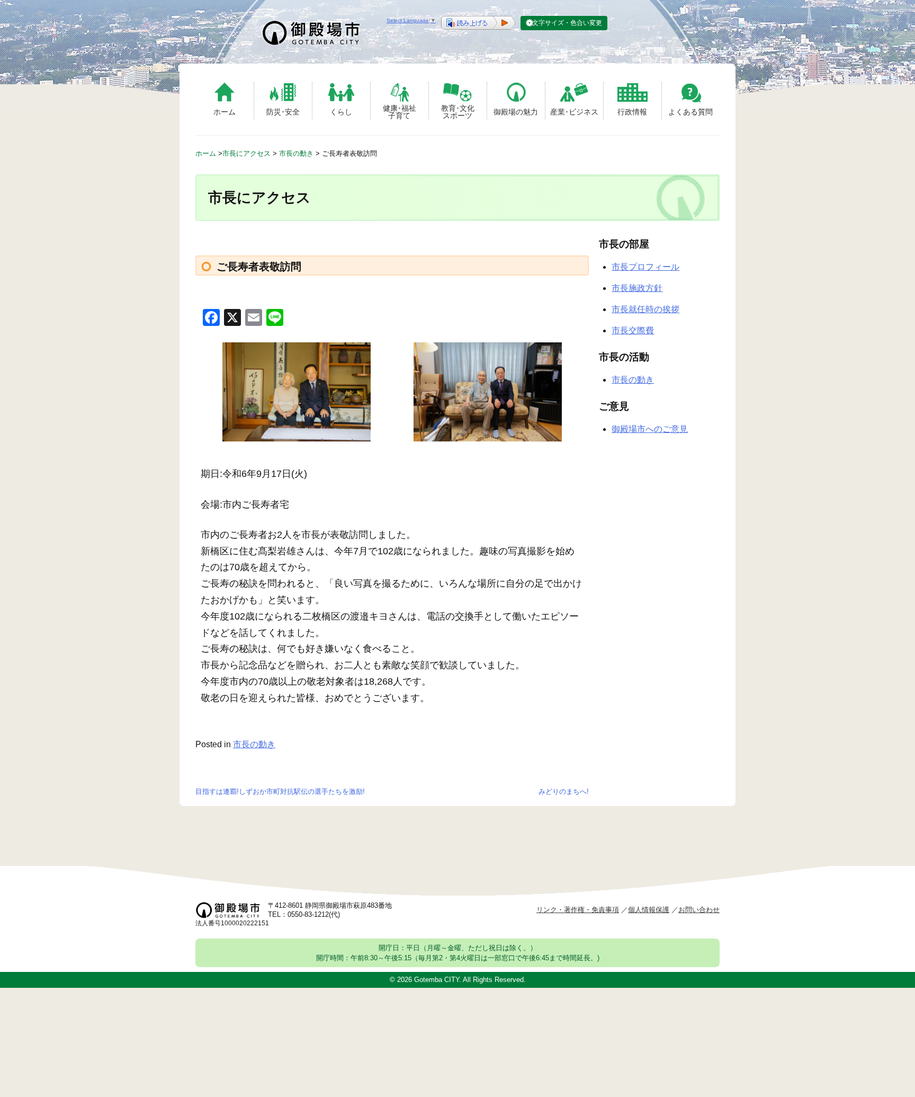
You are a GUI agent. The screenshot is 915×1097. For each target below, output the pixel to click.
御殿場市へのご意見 (650, 429)
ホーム (224, 112)
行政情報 (632, 112)
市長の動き (296, 153)
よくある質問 (690, 112)
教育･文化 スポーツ (457, 111)
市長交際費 (633, 330)
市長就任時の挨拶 (645, 309)
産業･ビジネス (574, 112)
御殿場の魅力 (516, 112)
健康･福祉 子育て (399, 111)
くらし (341, 112)
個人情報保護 (648, 910)
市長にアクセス (246, 153)
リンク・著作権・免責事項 (577, 910)
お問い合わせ (699, 910)
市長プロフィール (645, 266)
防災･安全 (283, 112)
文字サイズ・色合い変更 (567, 22)
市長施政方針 (637, 288)
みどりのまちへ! (564, 791)
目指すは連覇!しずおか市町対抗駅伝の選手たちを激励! (280, 791)
